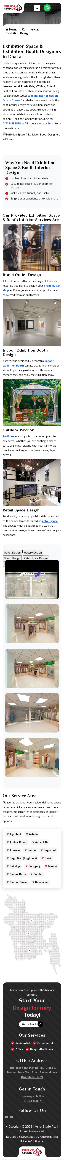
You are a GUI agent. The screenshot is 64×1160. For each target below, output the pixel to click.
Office (19, 1049)
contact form (45, 123)
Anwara (15, 850)
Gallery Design (33, 552)
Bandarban (42, 882)
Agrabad (15, 834)
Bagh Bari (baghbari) (23, 858)
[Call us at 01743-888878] (38, 8)
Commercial (30, 29)
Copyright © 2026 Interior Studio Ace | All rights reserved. (33, 1129)
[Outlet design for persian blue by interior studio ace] (32, 579)
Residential (22, 1043)
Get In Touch (29, 1024)
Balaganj (34, 866)
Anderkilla (42, 842)
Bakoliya (15, 866)
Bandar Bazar (18, 882)
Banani (52, 866)
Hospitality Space (41, 1049)
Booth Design (12, 558)
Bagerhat (50, 850)
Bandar (38, 874)
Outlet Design (12, 552)
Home (13, 29)
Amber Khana (18, 842)
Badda (32, 850)
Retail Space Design (36, 558)
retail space (50, 521)
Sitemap (39, 1141)
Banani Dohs (18, 874)
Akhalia (34, 834)
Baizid (48, 858)
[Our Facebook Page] (6, 1117)
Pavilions (8, 436)
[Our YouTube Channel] (11, 1117)
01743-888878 (12, 123)
